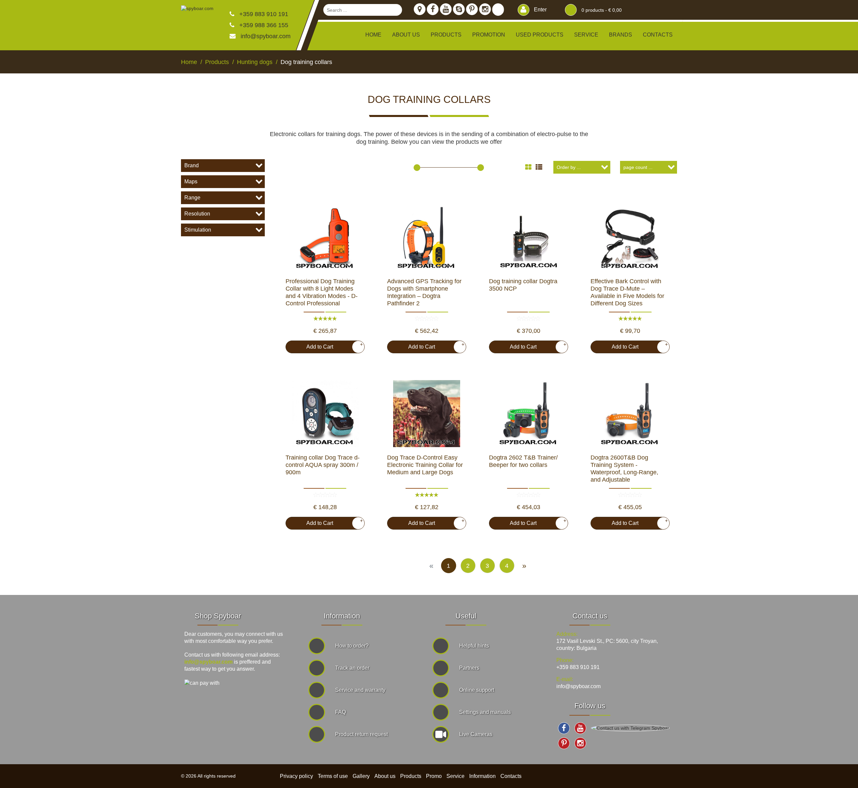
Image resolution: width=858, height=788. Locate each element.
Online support (476, 690)
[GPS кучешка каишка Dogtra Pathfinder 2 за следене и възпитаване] (426, 237)
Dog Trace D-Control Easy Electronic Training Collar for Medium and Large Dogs (425, 465)
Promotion (488, 35)
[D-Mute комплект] (630, 237)
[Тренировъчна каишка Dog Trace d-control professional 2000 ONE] (325, 237)
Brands (620, 35)
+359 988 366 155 (263, 25)
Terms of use (333, 776)
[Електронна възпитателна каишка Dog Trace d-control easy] (426, 413)
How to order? (352, 646)
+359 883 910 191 (263, 14)
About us (406, 35)
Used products (539, 35)
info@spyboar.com (266, 36)
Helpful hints (474, 646)
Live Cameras (475, 734)
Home (373, 35)
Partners (469, 668)
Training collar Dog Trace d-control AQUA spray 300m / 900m (323, 465)
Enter (540, 9)
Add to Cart (332, 346)
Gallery (361, 776)
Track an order (352, 668)
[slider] (417, 167)
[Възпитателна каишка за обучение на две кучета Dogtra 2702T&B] (528, 413)
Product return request (361, 734)
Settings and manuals (485, 712)
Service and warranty (360, 690)
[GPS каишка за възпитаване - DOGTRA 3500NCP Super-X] (528, 237)
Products (410, 776)
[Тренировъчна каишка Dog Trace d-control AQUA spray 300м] (325, 413)
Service (586, 35)
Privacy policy (296, 776)
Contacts (658, 35)
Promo (434, 776)
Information (482, 776)
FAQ (340, 712)
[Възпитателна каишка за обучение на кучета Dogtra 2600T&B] (630, 413)
